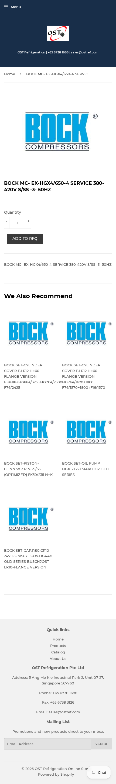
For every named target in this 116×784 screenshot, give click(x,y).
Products (58, 645)
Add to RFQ (24, 238)
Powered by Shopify (56, 774)
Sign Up (101, 744)
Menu (16, 7)
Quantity (12, 212)
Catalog (58, 652)
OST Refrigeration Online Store (62, 768)
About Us (58, 658)
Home (9, 74)
